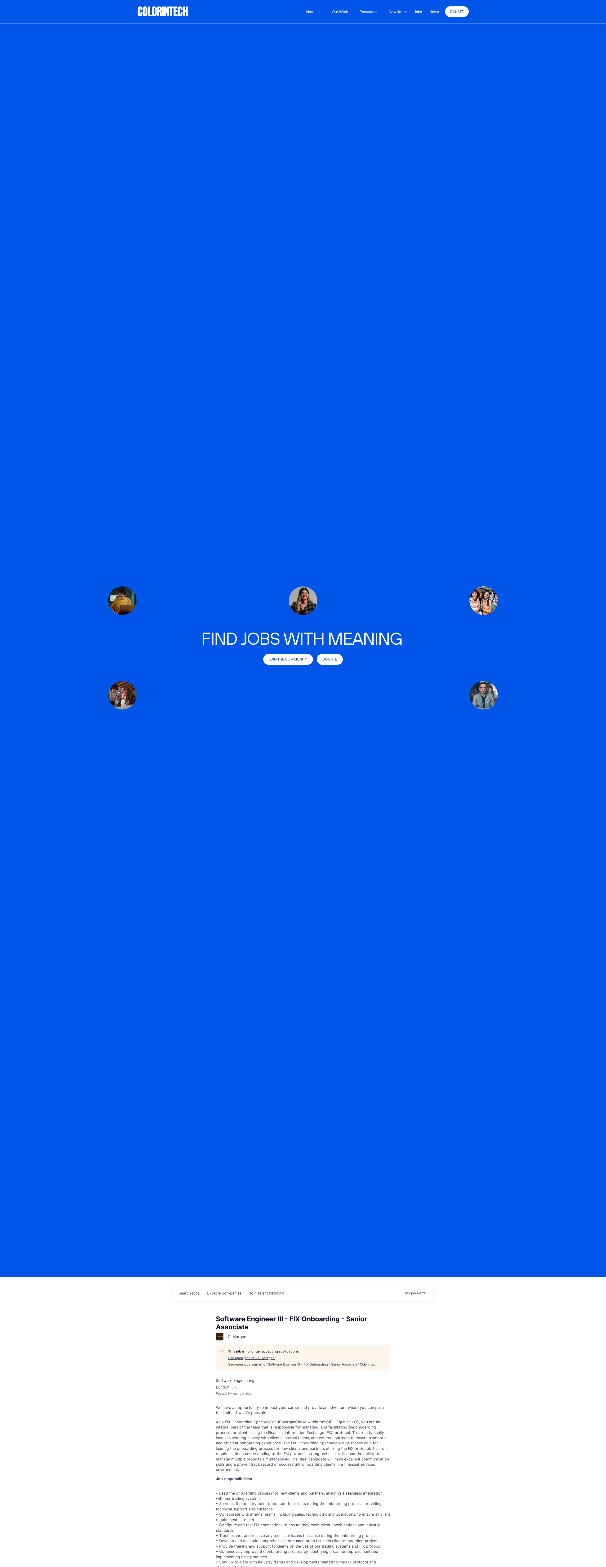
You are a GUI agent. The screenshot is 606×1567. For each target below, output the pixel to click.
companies (224, 1293)
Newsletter (398, 11)
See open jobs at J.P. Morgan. (251, 1358)
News (434, 11)
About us (313, 11)
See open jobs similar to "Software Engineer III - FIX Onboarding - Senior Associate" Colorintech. (303, 1364)
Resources (368, 11)
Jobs (418, 11)
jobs (189, 1293)
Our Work (340, 11)
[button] (315, 11)
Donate (456, 11)
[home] (162, 11)
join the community (288, 659)
